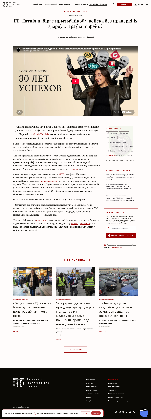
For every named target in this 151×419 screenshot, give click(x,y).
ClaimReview (111, 155)
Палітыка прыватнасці (115, 397)
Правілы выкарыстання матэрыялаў (120, 401)
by (136, 4)
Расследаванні (50, 4)
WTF (61, 174)
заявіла (74, 169)
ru (139, 4)
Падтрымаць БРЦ (114, 380)
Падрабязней (73, 413)
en (142, 4)
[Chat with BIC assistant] (143, 412)
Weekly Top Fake (41, 134)
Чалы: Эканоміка (66, 4)
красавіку (85, 223)
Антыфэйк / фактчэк (98, 4)
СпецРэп (89, 401)
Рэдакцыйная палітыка (116, 394)
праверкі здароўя (48, 181)
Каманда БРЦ (112, 383)
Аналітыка (37, 4)
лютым (74, 223)
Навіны (88, 397)
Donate (124, 4)
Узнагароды (112, 390)
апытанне (41, 220)
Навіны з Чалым (81, 4)
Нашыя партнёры (114, 387)
